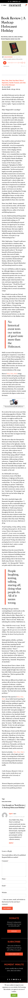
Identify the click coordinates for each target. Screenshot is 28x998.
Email (4, 885)
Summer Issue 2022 (15, 38)
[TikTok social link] (20, 2)
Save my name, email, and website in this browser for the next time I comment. (13, 902)
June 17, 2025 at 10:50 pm (17, 816)
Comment (5, 861)
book (3, 801)
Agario (11, 813)
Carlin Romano (8, 56)
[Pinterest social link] (16, 2)
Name (4, 879)
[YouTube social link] (14, 2)
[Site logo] (15, 5)
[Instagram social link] (12, 2)
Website (4, 892)
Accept (14, 995)
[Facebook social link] (8, 2)
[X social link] (10, 2)
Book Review (4, 36)
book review (8, 801)
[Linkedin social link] (18, 2)
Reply (11, 843)
